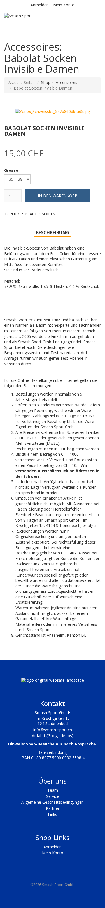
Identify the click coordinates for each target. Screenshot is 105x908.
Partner (52, 808)
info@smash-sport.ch (52, 729)
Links (52, 814)
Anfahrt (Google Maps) (52, 735)
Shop (45, 82)
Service (52, 796)
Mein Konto (63, 5)
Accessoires (66, 82)
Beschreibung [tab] (52, 232)
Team (52, 790)
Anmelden (40, 5)
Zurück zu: (29, 214)
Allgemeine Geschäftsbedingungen (52, 802)
